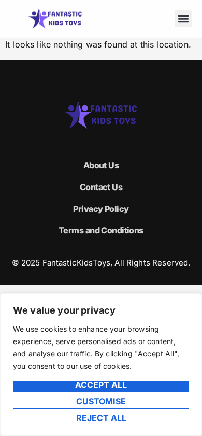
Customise (101, 402)
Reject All (101, 418)
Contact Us (101, 187)
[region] (101, 364)
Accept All (101, 385)
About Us (101, 165)
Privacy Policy (100, 209)
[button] (183, 18)
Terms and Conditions (101, 230)
